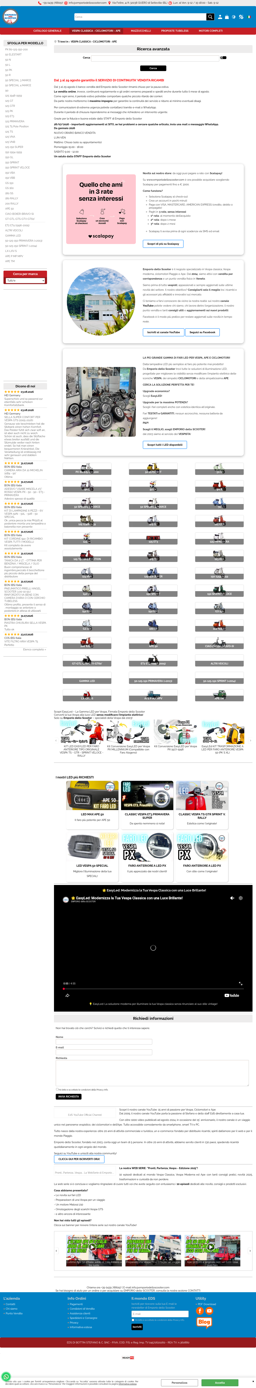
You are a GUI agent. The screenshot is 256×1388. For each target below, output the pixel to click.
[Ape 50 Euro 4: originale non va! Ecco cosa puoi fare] (153, 1268)
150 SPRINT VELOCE (17, 167)
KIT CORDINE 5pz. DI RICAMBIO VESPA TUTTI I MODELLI (23, 540)
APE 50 (9, 208)
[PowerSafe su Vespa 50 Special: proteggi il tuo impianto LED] (212, 1268)
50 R (8, 75)
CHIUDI (253, 1381)
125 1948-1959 (13, 95)
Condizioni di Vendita (82, 1308)
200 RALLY (11, 203)
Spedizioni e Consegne (83, 1318)
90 (6, 90)
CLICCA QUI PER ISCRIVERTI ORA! (79, 1159)
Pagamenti (76, 1304)
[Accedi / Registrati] (220, 17)
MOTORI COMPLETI (211, 30)
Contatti (10, 1304)
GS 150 (9, 183)
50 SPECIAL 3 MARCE (18, 80)
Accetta (220, 1382)
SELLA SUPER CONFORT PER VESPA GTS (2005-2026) (22, 419)
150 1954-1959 (13, 152)
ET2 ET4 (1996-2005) (17, 225)
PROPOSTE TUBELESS (174, 30)
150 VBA (10, 172)
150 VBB (10, 177)
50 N (8, 59)
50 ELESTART (13, 54)
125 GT (9, 100)
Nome (59, 1037)
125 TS (9, 131)
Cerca (86, 57)
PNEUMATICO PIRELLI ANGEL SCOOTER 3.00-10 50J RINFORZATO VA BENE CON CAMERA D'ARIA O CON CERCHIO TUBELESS (24, 595)
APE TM (10, 261)
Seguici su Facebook (202, 332)
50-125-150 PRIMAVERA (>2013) (23, 240)
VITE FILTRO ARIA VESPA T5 (21, 641)
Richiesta (61, 1058)
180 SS (9, 193)
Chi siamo (11, 1308)
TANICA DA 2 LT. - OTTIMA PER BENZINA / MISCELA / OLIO (23, 562)
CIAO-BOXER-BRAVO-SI (19, 213)
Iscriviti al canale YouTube (163, 332)
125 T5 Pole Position (17, 126)
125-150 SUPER (14, 147)
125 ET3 (9, 116)
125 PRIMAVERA (14, 121)
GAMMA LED (13, 235)
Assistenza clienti (80, 1313)
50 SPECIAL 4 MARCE (18, 85)
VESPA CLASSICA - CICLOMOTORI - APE (96, 30)
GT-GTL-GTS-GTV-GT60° (20, 219)
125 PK (9, 111)
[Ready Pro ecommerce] (128, 1357)
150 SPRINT (12, 162)
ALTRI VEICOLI (14, 230)
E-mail (60, 1047)
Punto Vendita (14, 1313)
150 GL (9, 157)
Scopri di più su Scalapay (163, 243)
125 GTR (10, 105)
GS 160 (9, 188)
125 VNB (10, 142)
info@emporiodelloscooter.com (150, 1287)
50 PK (8, 70)
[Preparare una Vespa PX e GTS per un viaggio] (94, 1268)
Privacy (74, 1322)
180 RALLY (11, 198)
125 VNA (10, 136)
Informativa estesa (128, 1384)
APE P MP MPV (14, 256)
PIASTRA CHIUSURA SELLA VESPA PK (25, 624)
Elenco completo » (34, 649)
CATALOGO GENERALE (47, 30)
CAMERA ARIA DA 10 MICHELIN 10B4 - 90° (23, 472)
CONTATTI (194, 1290)
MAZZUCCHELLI (141, 30)
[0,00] (227, 17)
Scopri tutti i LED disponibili (165, 444)
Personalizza (179, 1382)
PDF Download (207, 1304)
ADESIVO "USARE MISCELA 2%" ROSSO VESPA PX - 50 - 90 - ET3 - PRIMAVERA (24, 492)
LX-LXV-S (11, 251)
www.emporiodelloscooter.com (165, 179)
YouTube (148, 305)
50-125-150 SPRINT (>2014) (21, 246)
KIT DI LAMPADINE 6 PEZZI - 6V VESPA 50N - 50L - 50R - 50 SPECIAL (23, 514)
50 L (7, 64)
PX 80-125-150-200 (16, 49)
